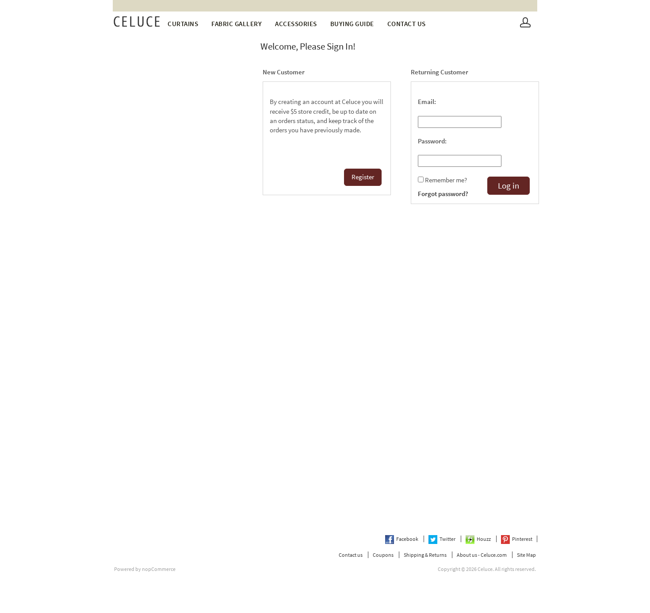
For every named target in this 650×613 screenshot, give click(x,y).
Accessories (296, 23)
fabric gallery (236, 23)
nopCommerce (159, 569)
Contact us (406, 23)
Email (426, 102)
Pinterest (522, 539)
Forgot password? (443, 194)
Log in (508, 186)
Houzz (484, 539)
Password (431, 141)
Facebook (407, 539)
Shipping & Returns (425, 554)
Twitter (448, 539)
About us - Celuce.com (482, 554)
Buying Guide (352, 23)
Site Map (526, 554)
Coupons (383, 554)
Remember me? (446, 180)
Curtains (183, 23)
